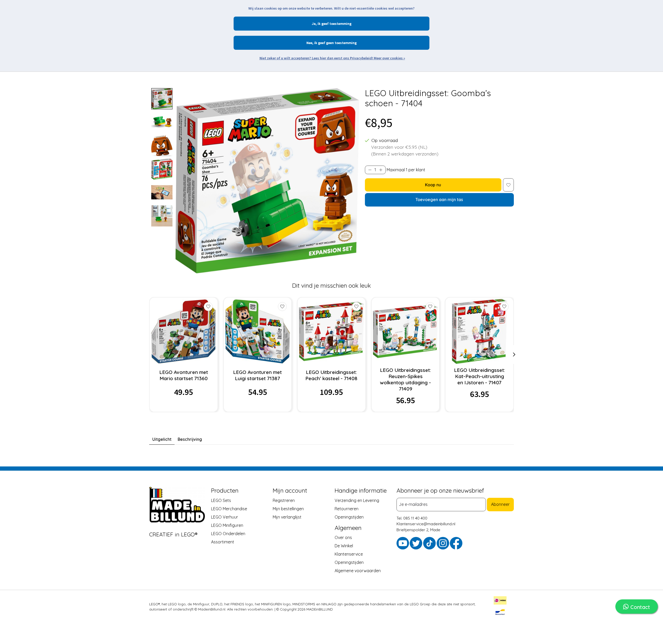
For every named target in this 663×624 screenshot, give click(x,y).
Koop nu (433, 184)
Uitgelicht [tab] (161, 439)
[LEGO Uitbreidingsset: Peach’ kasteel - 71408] (331, 331)
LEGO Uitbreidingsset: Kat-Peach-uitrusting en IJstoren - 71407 (479, 376)
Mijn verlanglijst (287, 516)
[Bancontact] (500, 613)
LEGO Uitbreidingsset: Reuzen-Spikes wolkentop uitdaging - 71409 (405, 379)
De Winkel (344, 545)
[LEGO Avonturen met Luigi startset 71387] (257, 331)
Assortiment (222, 541)
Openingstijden (349, 516)
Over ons (343, 537)
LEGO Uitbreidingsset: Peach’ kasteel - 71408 (331, 375)
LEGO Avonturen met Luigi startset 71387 (257, 375)
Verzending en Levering (357, 500)
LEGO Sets (221, 500)
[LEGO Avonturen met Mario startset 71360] (183, 331)
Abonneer (500, 504)
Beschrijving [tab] (190, 439)
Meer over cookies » (389, 58)
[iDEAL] (500, 601)
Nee (309, 42)
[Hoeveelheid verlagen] (369, 170)
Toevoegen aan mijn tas (439, 199)
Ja (314, 23)
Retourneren (346, 508)
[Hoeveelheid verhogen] (380, 170)
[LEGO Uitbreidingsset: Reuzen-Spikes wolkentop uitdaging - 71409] (405, 331)
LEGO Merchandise (229, 508)
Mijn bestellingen (288, 508)
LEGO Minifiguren (227, 525)
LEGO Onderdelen (228, 533)
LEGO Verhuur (224, 516)
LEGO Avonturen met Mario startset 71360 (183, 375)
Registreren (284, 500)
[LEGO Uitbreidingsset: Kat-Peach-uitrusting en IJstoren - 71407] (479, 331)
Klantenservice (349, 554)
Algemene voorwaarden (358, 570)
